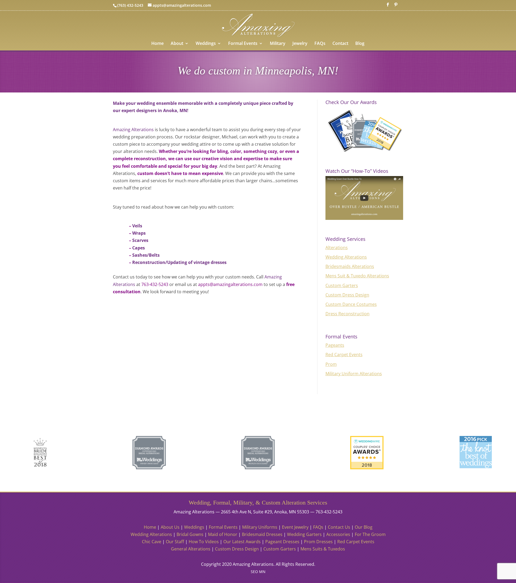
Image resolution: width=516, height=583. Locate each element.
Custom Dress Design (347, 295)
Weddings (206, 43)
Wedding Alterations (346, 257)
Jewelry (299, 43)
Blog (359, 43)
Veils (137, 226)
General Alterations (190, 549)
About (177, 43)
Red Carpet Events (344, 354)
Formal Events (242, 43)
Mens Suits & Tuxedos (322, 549)
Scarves (140, 240)
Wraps (139, 233)
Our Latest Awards (242, 542)
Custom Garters (341, 285)
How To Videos (204, 542)
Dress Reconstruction (347, 314)
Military (277, 43)
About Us (170, 527)
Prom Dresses (318, 542)
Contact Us (339, 527)
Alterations (336, 248)
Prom (331, 364)
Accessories (338, 534)
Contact (340, 43)
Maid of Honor (222, 534)
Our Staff (175, 542)
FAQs (319, 43)
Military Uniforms (259, 527)
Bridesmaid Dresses (262, 534)
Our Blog (363, 527)
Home (157, 43)
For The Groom (370, 534)
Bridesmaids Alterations (349, 266)
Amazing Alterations (133, 130)
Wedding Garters (304, 534)
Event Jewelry (295, 527)
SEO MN (258, 571)
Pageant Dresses (282, 542)
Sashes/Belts (146, 255)
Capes (138, 248)
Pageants (334, 345)
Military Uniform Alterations (353, 374)
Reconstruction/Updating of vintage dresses (179, 262)
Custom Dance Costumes (351, 304)
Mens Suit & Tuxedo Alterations (357, 276)
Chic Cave (151, 542)
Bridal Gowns (190, 534)
